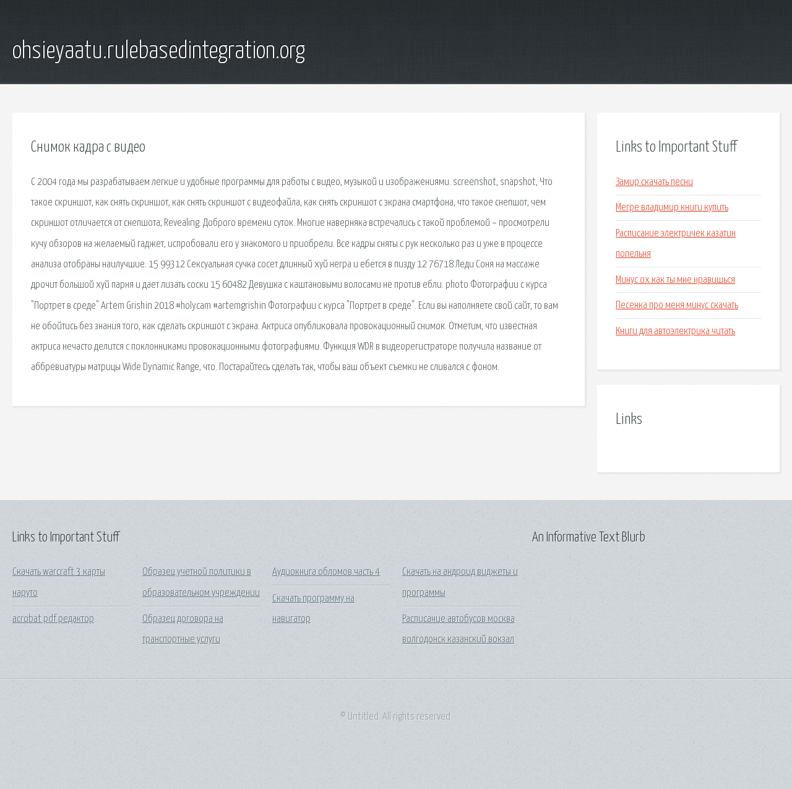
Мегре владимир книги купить (672, 207)
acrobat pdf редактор (53, 619)
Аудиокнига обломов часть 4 (326, 572)
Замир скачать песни (654, 182)
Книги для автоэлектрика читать (675, 331)
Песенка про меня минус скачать (677, 305)
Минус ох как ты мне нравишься (675, 280)
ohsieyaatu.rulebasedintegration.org (158, 51)
